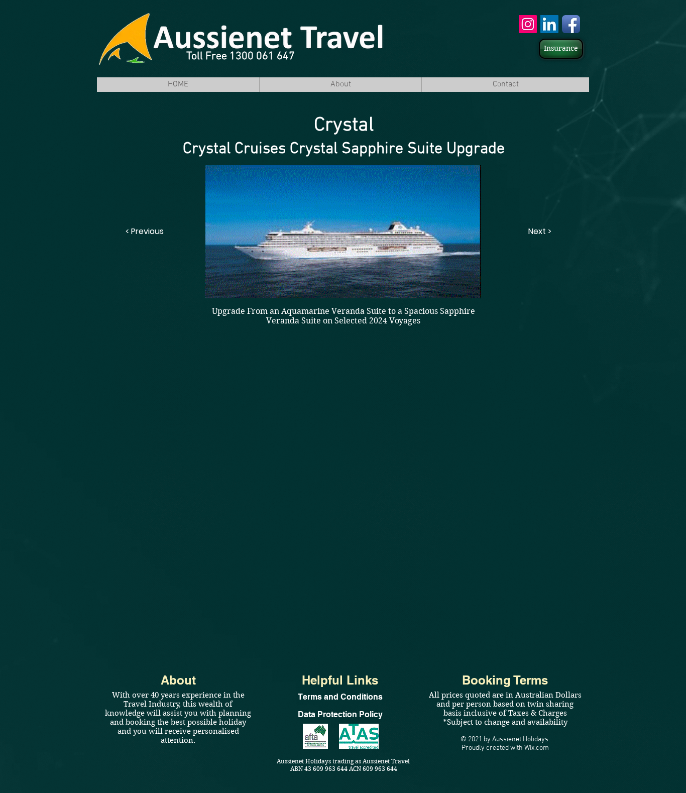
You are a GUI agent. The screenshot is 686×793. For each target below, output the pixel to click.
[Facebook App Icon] (571, 24)
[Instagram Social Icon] (528, 24)
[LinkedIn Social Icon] (549, 24)
